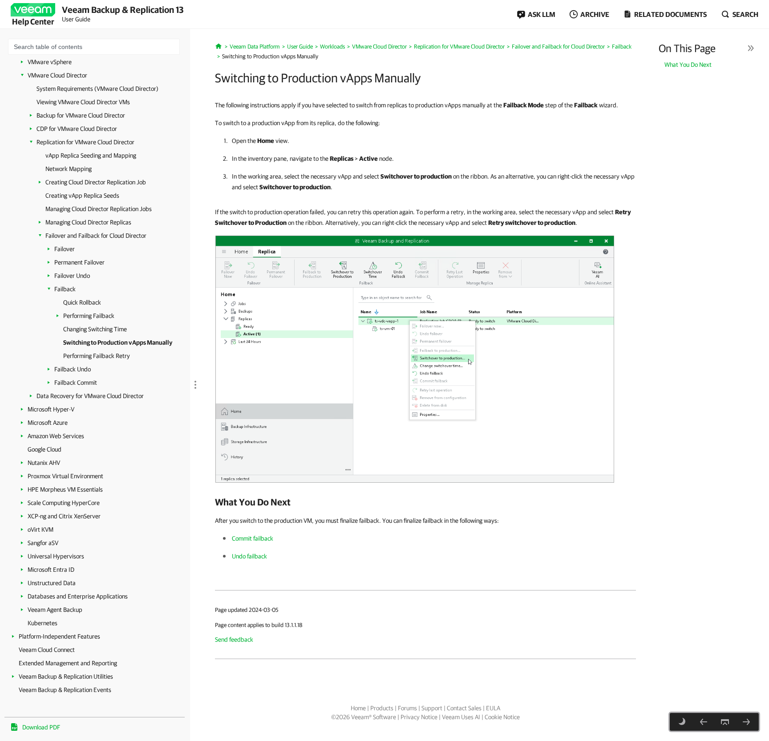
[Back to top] (725, 722)
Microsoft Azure (48, 422)
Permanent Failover (79, 262)
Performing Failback (88, 315)
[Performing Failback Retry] (746, 722)
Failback (65, 289)
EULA (493, 708)
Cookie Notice (502, 717)
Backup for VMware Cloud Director (80, 115)
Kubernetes (42, 623)
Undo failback (249, 556)
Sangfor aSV (43, 542)
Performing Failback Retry (96, 355)
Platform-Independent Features (59, 636)
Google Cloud (44, 449)
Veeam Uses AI (461, 717)
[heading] (425, 502)
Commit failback (252, 538)
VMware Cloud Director (57, 75)
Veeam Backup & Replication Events (65, 689)
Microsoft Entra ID (51, 569)
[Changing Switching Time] (703, 722)
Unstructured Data (52, 582)
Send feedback (234, 639)
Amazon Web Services (56, 436)
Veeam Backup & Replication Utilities (66, 676)
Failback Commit (75, 382)
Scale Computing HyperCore (64, 502)
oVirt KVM (40, 529)
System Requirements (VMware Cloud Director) (97, 88)
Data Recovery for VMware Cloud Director (90, 395)
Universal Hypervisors (56, 556)
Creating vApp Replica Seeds (82, 195)
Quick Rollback (82, 302)
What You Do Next (688, 64)
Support (431, 708)
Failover (64, 248)
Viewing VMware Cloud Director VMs (83, 102)
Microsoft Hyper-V (51, 409)
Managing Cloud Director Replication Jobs (98, 208)
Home (358, 708)
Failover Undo (72, 275)
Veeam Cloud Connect (47, 649)
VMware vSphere (50, 61)
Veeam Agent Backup (55, 609)
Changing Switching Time (95, 329)
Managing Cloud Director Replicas (88, 222)
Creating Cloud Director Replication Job (95, 182)
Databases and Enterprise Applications (78, 596)
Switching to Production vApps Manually (117, 342)
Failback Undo (72, 369)
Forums (407, 708)
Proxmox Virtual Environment (65, 476)
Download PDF (41, 727)
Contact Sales (464, 708)
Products (381, 708)
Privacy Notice (419, 717)
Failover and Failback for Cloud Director (95, 235)
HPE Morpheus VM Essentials (65, 489)
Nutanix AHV (44, 462)
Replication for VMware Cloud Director (85, 142)
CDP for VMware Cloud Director (76, 128)
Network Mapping (68, 168)
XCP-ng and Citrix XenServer (64, 516)
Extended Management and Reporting (68, 663)
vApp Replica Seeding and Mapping (90, 155)
